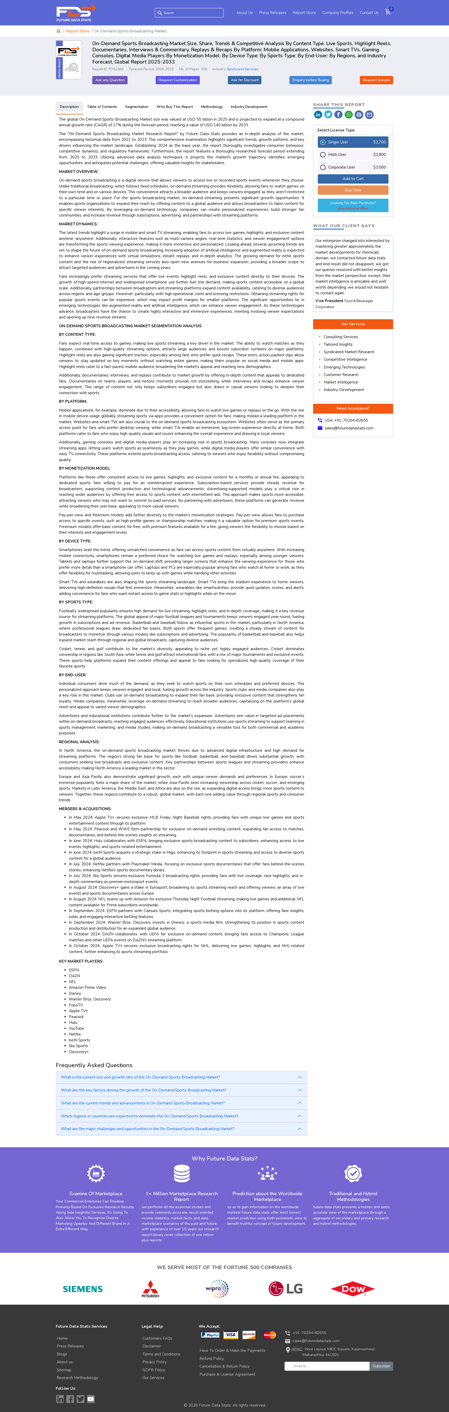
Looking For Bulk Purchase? (353, 205)
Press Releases (272, 12)
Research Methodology (77, 1377)
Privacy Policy (154, 1362)
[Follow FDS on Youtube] (91, 1399)
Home (62, 1338)
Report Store (304, 12)
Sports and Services (242, 69)
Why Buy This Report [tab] (175, 106)
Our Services (153, 1377)
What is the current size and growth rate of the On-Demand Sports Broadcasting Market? (140, 1077)
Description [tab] (69, 106)
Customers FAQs (157, 1338)
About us (65, 1362)
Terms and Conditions (161, 1354)
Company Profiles (337, 12)
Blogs (62, 1354)
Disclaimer (151, 1346)
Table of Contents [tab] (102, 106)
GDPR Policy (153, 1370)
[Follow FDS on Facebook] (70, 1399)
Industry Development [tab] (249, 106)
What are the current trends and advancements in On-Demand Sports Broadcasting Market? (143, 1103)
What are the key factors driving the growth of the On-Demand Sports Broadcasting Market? (143, 1090)
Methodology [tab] (212, 106)
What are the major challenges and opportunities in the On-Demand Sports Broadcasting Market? (147, 1128)
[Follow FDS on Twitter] (80, 1399)
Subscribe (381, 1366)
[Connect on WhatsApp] (348, 114)
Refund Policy (212, 1358)
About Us (244, 12)
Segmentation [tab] (136, 106)
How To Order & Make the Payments (232, 1350)
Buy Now (353, 190)
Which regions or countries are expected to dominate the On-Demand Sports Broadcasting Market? (149, 1116)
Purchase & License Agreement (227, 1374)
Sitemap (64, 1370)
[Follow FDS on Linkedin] (60, 1399)
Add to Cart (353, 178)
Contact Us (369, 12)
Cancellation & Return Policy (225, 1366)
